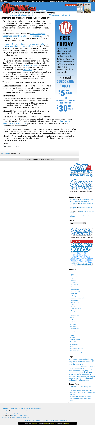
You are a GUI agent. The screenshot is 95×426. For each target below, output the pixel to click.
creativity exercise (74, 363)
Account (53, 1)
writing (87, 380)
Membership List (64, 1)
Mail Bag (72, 330)
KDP (70, 369)
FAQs (14, 1)
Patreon (88, 372)
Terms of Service (46, 420)
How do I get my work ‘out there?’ (19, 410)
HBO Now (27, 70)
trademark (92, 376)
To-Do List (73, 342)
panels (81, 373)
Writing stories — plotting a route (60, 15)
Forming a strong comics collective (20, 417)
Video (71, 346)
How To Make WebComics (91, 7)
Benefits (34, 1)
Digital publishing (75, 291)
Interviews (73, 326)
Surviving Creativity (75, 339)
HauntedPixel (73, 199)
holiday (85, 367)
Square (84, 376)
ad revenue (71, 359)
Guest (71, 319)
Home (1, 1)
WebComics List (23, 1)
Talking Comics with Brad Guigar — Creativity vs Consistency (26, 408)
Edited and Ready (75, 315)
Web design (84, 378)
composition (78, 361)
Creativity (73, 287)
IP (94, 367)
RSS (93, 1)
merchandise (73, 373)
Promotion (72, 374)
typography (76, 378)
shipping (71, 376)
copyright (90, 361)
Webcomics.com (34, 423)
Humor (90, 367)
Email (91, 1)
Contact (7, 1)
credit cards (81, 363)
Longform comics (76, 370)
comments (71, 361)
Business (9, 155)
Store (38, 420)
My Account (44, 1)
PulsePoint (78, 374)
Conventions (74, 284)
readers (84, 374)
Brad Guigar (5, 153)
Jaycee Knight (74, 215)
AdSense (76, 359)
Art (72, 278)
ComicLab (73, 313)
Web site (73, 307)
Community (74, 282)
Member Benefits (74, 333)
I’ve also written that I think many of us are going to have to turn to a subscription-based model (27, 45)
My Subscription (30, 420)
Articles (72, 274)
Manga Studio (84, 370)
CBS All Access (30, 65)
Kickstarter (76, 369)
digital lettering (87, 365)
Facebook (78, 367)
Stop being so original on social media (21, 15)
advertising (82, 359)
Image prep (74, 293)
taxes (87, 376)
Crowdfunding (75, 289)
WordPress (80, 380)
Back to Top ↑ (67, 423)
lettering (90, 369)
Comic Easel (89, 359)
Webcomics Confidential (76, 348)
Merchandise (74, 300)
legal (86, 369)
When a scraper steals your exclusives (80, 396)
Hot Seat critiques (75, 322)
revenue (88, 374)
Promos (72, 335)
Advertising (74, 276)
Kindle (83, 369)
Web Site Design (76, 308)
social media (78, 376)
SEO (91, 374)
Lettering (73, 296)
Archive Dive (73, 272)
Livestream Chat (74, 328)
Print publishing (75, 302)
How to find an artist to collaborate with (81, 390)
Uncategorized (74, 344)
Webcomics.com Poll (76, 353)
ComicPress (53, 423)
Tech (72, 304)
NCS (78, 373)
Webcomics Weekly (75, 350)
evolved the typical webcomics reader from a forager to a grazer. (24, 35)
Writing (73, 310)
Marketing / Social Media (78, 298)
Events (72, 317)
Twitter (89, 1)
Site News (73, 337)
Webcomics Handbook (84, 7)
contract (84, 361)
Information (73, 324)
